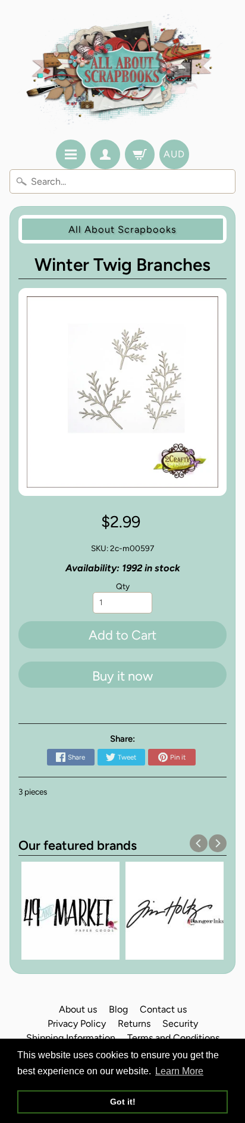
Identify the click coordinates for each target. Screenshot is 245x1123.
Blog (118, 1009)
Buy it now (122, 676)
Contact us (163, 1009)
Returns (134, 1023)
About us (78, 1009)
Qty (123, 586)
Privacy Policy (77, 1023)
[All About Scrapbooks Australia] (122, 72)
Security (180, 1023)
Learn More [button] (179, 1071)
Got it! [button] (123, 1101)
